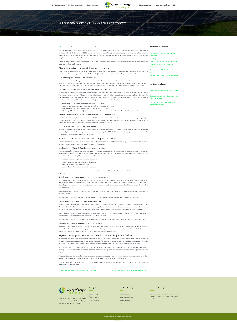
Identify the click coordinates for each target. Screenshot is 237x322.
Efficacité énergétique (145, 5)
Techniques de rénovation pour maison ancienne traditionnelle (78, 270)
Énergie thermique (92, 5)
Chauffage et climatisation (75, 5)
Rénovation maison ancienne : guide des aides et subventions (128, 270)
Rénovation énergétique (163, 5)
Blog (174, 5)
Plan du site (118, 321)
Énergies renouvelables (58, 5)
